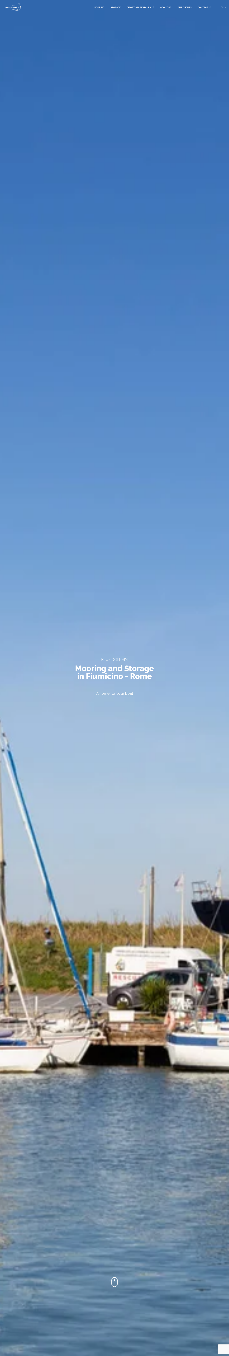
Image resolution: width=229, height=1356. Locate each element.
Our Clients (184, 7)
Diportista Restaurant (140, 7)
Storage (115, 7)
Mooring (99, 7)
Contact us (204, 7)
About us (165, 7)
